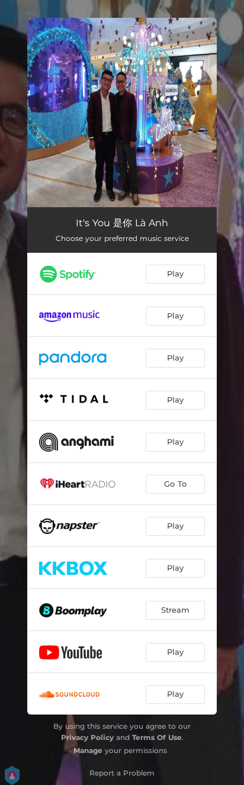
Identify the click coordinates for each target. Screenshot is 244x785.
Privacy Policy (87, 737)
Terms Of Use (157, 737)
